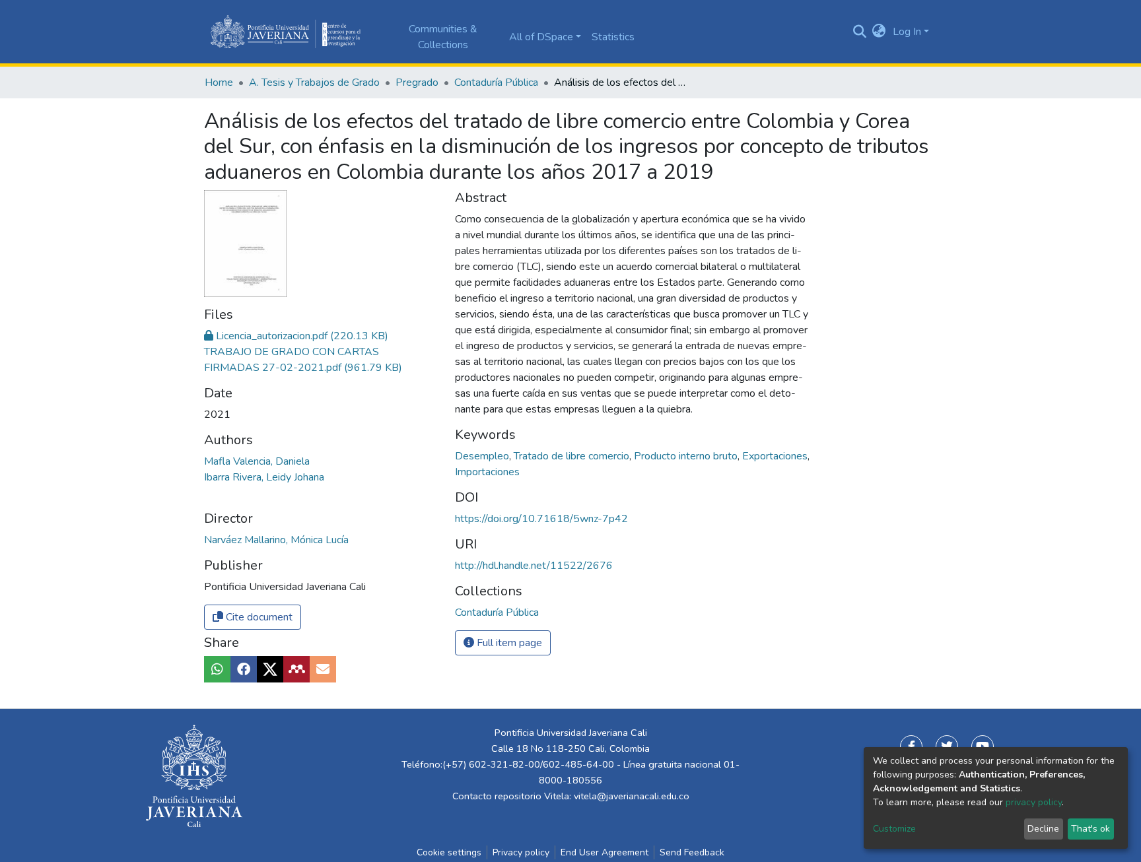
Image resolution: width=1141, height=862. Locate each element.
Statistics (613, 37)
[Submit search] (859, 31)
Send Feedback (692, 852)
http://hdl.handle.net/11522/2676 (534, 565)
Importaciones (487, 472)
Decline (1043, 828)
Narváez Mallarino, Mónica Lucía (276, 540)
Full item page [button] (508, 643)
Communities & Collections (443, 37)
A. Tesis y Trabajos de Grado (314, 82)
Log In (907, 31)
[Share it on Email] (323, 669)
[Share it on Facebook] (243, 669)
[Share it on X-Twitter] (270, 669)
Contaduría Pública (496, 82)
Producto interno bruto (687, 456)
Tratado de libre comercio (573, 456)
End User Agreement (604, 852)
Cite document (258, 617)
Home (219, 82)
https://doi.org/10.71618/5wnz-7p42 (541, 519)
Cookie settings (449, 852)
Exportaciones (776, 456)
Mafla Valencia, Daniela (257, 461)
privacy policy (1034, 802)
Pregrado (417, 82)
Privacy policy (521, 852)
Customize (894, 828)
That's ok (1090, 828)
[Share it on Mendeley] (296, 669)
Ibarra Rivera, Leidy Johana (264, 477)
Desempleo (483, 456)
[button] (879, 32)
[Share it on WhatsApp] (217, 669)
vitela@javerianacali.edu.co (631, 796)
